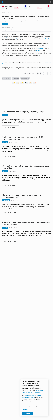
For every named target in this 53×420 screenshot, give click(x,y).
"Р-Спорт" (39, 50)
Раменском (40, 48)
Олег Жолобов (6, 78)
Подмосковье (25, 78)
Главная (3, 12)
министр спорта (45, 38)
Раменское (16, 78)
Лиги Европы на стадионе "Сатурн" (15, 38)
